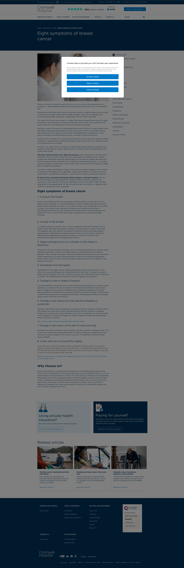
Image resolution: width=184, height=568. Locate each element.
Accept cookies (93, 77)
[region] (93, 77)
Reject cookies (93, 83)
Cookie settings (92, 90)
